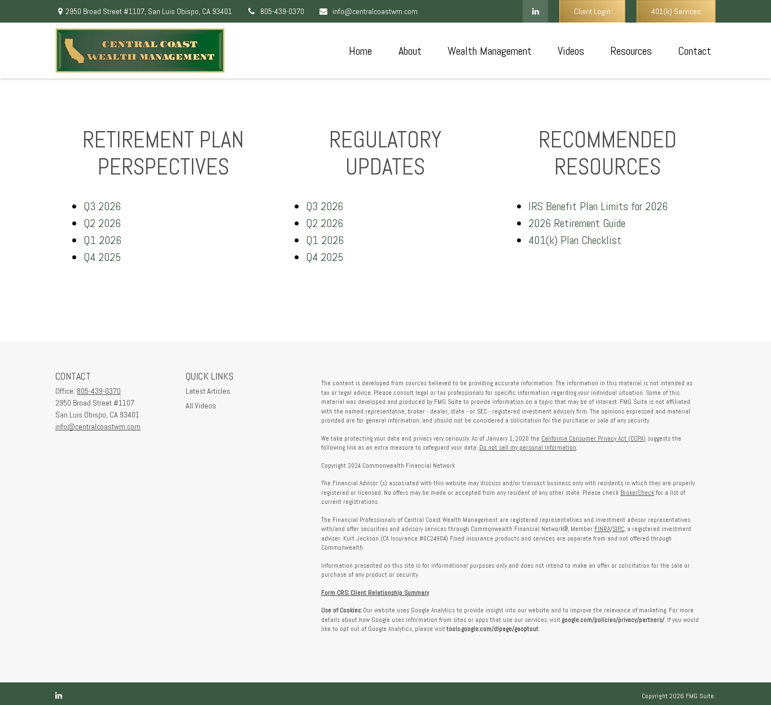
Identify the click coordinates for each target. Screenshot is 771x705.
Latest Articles (208, 391)
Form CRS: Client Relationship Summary (375, 593)
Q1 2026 (102, 240)
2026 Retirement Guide (576, 223)
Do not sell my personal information (527, 447)
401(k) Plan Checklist (574, 240)
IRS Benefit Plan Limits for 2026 (598, 206)
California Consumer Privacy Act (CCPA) (593, 438)
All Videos (201, 406)
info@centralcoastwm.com (375, 11)
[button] (360, 50)
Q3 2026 (102, 206)
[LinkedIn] (535, 11)
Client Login (592, 11)
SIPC (618, 529)
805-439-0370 (282, 11)
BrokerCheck (637, 493)
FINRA (602, 529)
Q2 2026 (102, 223)
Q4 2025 (102, 257)
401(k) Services (676, 11)
